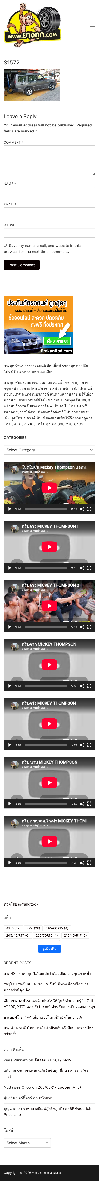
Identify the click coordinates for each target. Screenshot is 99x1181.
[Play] (9, 509)
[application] (49, 488)
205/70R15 (47, 935)
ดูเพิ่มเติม (49, 949)
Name (10, 183)
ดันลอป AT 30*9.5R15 (52, 1060)
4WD (13, 928)
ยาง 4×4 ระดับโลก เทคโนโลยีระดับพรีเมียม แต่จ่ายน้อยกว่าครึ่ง (48, 1031)
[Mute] (82, 509)
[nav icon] (92, 25)
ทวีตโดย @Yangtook (21, 904)
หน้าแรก (45, 1098)
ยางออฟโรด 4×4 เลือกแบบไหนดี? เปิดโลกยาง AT (44, 1017)
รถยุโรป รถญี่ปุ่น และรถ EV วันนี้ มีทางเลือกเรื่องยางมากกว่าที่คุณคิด (46, 987)
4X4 (33, 928)
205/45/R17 (17, 935)
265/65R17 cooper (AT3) (59, 1087)
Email (10, 204)
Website (11, 225)
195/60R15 (57, 928)
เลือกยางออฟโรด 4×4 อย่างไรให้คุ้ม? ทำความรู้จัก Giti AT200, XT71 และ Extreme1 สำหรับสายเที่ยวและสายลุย (49, 1003)
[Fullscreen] (89, 509)
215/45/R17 (75, 935)
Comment (14, 142)
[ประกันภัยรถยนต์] (38, 352)
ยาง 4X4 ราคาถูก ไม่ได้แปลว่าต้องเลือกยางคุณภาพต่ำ (47, 973)
